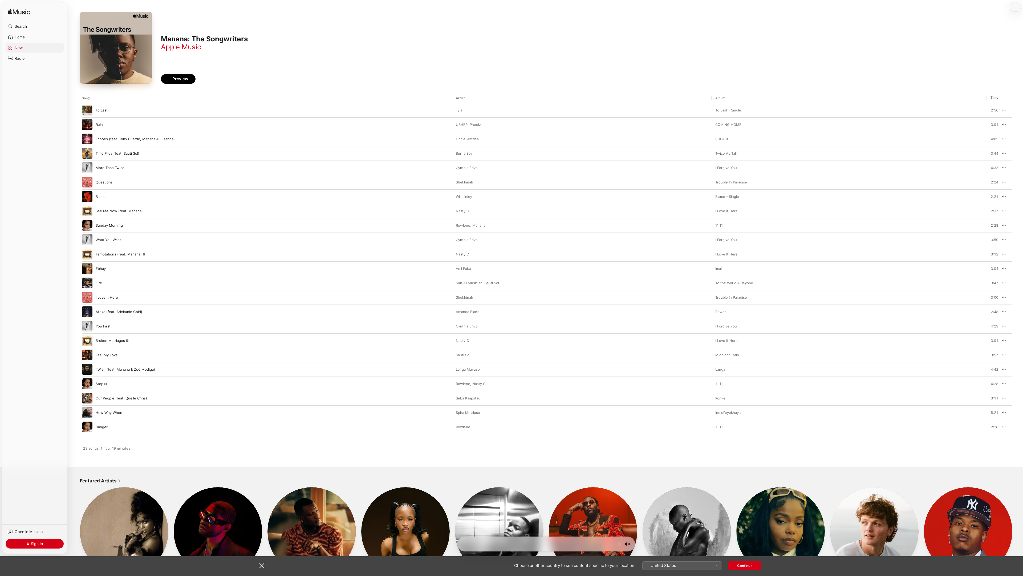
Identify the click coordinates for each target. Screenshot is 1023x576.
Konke (720, 398)
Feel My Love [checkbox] (107, 355)
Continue (745, 565)
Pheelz (475, 124)
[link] (100, 481)
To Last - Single (728, 110)
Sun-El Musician (469, 283)
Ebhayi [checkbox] (101, 268)
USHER (462, 124)
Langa (720, 369)
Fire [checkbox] (99, 283)
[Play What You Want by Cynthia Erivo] (87, 239)
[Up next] (619, 544)
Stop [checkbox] (99, 384)
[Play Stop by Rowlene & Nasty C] (87, 383)
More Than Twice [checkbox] (110, 168)
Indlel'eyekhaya (728, 412)
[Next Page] (1017, 531)
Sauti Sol (492, 283)
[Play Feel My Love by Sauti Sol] (87, 355)
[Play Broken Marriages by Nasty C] (87, 340)
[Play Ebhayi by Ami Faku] (87, 268)
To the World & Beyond (734, 283)
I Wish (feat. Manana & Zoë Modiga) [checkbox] (125, 369)
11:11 (719, 225)
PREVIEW (992, 110)
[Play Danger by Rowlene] (87, 427)
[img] (19, 12)
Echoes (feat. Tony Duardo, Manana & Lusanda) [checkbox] (135, 139)
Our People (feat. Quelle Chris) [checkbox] (121, 398)
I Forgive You (726, 168)
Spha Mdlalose (468, 412)
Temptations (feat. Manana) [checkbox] (119, 254)
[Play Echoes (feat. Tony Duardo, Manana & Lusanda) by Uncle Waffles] (87, 139)
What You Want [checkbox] (108, 240)
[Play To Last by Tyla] (87, 110)
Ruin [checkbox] (99, 124)
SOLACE (722, 139)
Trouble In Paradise (731, 182)
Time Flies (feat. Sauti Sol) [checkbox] (117, 153)
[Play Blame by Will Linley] (87, 196)
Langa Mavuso (468, 369)
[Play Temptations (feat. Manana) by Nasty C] (87, 254)
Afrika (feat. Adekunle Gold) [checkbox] (119, 312)
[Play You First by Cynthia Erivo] (87, 326)
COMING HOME (728, 124)
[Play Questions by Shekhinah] (87, 182)
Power (720, 312)
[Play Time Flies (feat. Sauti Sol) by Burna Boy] (87, 153)
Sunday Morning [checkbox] (109, 225)
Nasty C (462, 211)
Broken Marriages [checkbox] (110, 340)
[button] (34, 26)
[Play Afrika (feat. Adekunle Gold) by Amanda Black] (87, 311)
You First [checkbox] (103, 326)
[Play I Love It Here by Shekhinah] (87, 297)
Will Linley (464, 196)
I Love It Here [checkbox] (107, 297)
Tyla (459, 110)
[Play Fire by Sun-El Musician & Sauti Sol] (87, 283)
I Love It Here (726, 211)
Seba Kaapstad (468, 398)
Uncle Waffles (467, 139)
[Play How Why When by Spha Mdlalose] (87, 412)
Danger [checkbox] (102, 427)
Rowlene (463, 225)
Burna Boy (464, 153)
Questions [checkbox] (104, 182)
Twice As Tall (726, 153)
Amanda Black (467, 312)
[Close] (261, 565)
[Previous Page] (74, 531)
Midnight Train (727, 355)
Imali (718, 268)
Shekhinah (464, 182)
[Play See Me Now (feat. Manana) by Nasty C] (87, 211)
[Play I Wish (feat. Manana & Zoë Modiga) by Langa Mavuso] (87, 369)
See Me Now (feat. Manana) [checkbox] (119, 211)
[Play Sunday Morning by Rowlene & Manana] (87, 225)
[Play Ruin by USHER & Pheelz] (87, 124)
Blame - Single (727, 196)
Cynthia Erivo (467, 168)
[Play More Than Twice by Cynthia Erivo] (87, 167)
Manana (478, 225)
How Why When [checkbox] (109, 412)
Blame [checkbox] (100, 196)
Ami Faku (463, 268)
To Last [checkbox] (102, 110)
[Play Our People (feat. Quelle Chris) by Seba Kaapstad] (87, 398)
